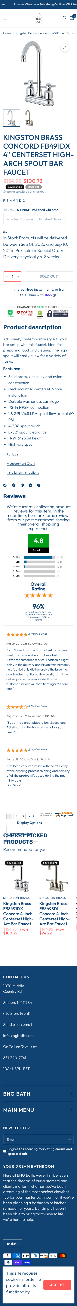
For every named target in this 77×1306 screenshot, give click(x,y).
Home (7, 33)
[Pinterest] (23, 485)
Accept (57, 1285)
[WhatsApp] (31, 485)
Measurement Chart (21, 463)
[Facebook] (5, 485)
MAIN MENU (18, 1110)
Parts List (13, 454)
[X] (14, 485)
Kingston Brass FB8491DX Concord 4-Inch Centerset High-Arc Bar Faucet (18, 913)
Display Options (29, 822)
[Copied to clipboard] (39, 485)
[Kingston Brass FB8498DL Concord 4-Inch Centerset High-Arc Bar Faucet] (56, 876)
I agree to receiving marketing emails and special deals (40, 1151)
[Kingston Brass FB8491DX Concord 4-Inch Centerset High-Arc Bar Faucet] (20, 876)
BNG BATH (17, 1094)
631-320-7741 (14, 1057)
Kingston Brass (16, 897)
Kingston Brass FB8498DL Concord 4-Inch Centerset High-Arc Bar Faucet (54, 913)
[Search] (64, 18)
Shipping (9, 191)
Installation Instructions (23, 472)
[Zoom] (65, 48)
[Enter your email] (69, 1139)
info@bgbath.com (18, 1035)
